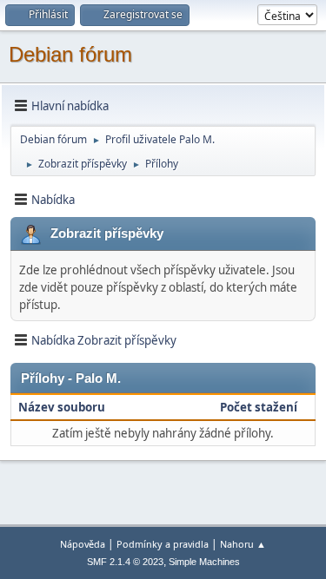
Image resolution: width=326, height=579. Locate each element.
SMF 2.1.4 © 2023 (125, 561)
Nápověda (82, 543)
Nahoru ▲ (243, 543)
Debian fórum (70, 54)
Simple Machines (204, 561)
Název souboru (63, 407)
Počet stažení (258, 407)
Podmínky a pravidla (162, 543)
